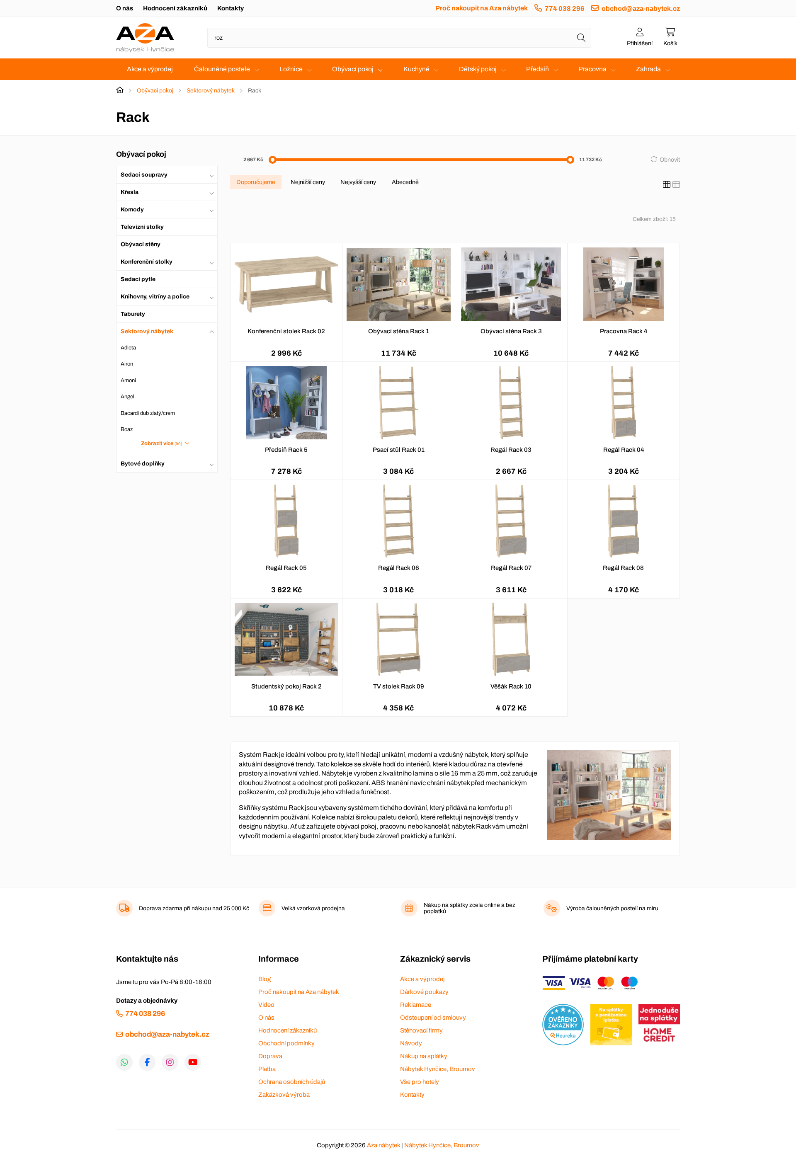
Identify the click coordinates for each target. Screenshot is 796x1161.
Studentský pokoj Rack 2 (286, 686)
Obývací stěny (140, 244)
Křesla (129, 192)
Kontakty (230, 8)
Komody (132, 209)
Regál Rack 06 (398, 568)
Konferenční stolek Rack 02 (286, 331)
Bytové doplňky (143, 464)
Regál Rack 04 (623, 449)
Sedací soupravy (144, 175)
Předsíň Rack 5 (286, 449)
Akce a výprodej (150, 69)
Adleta (128, 348)
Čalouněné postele (222, 69)
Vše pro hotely (419, 1082)
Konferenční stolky (146, 262)
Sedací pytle (138, 279)
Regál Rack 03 (510, 449)
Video (266, 1004)
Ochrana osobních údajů (291, 1082)
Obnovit (670, 159)
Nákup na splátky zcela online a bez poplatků (469, 908)
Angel (127, 397)
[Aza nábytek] (145, 37)
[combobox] (399, 38)
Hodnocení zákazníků (175, 8)
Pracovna (592, 69)
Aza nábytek (383, 1145)
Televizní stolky (142, 227)
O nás (124, 8)
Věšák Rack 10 (510, 686)
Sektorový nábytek (211, 90)
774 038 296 (565, 8)
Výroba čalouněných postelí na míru (612, 908)
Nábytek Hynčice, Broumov (437, 1069)
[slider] (273, 160)
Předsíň (537, 69)
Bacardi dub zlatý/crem (148, 413)
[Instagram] (170, 1062)
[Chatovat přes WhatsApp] (124, 1062)
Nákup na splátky (423, 1056)
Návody (411, 1043)
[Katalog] (666, 185)
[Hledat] (581, 38)
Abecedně (405, 182)
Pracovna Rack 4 (623, 331)
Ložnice (291, 69)
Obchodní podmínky (286, 1043)
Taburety (133, 314)
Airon (127, 364)
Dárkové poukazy (424, 992)
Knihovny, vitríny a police (155, 296)
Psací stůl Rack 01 (399, 449)
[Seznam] (676, 185)
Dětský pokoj (478, 69)
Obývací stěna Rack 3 (511, 331)
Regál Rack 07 (511, 568)
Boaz (127, 429)
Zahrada (648, 69)
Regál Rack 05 (286, 568)
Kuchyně (416, 69)
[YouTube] (192, 1062)
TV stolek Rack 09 (398, 686)
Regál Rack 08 (623, 568)
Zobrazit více (161, 443)
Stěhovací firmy (421, 1030)
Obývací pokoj (353, 69)
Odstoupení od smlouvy (433, 1017)
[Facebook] (147, 1062)
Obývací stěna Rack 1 (398, 331)
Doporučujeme (255, 182)
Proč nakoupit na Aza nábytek (481, 8)
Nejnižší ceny (308, 182)
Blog (264, 979)
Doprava (270, 1056)
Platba (267, 1069)
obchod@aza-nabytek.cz (641, 8)
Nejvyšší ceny (358, 182)
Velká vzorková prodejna (313, 908)
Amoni (128, 380)
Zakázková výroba (284, 1094)
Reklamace (415, 1004)
